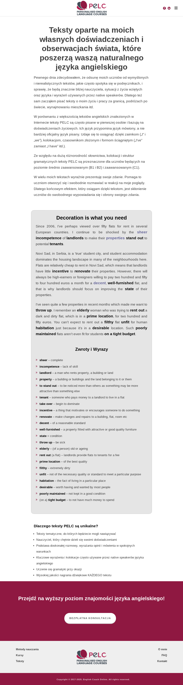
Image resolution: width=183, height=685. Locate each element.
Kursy (19, 655)
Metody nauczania (27, 649)
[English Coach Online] (91, 8)
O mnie (162, 649)
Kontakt (162, 661)
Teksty (20, 661)
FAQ (164, 655)
